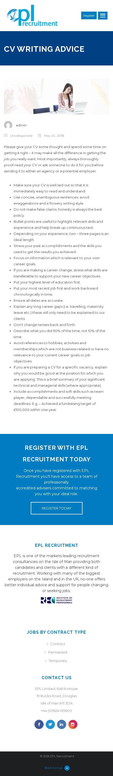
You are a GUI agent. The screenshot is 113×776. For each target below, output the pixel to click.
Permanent (58, 652)
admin (21, 125)
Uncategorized (21, 136)
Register (89, 15)
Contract (57, 644)
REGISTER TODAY (56, 508)
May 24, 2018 (54, 136)
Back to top (53, 768)
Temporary (58, 661)
